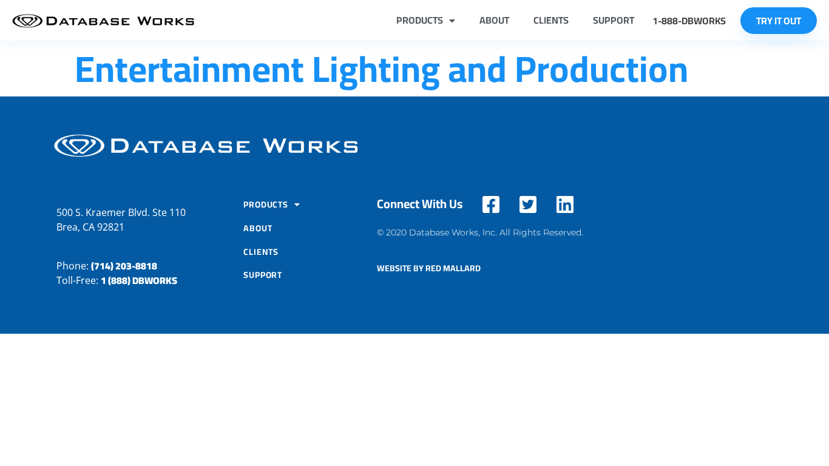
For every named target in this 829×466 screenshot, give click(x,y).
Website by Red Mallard (429, 268)
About (494, 20)
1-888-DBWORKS (689, 21)
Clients (551, 20)
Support (613, 20)
